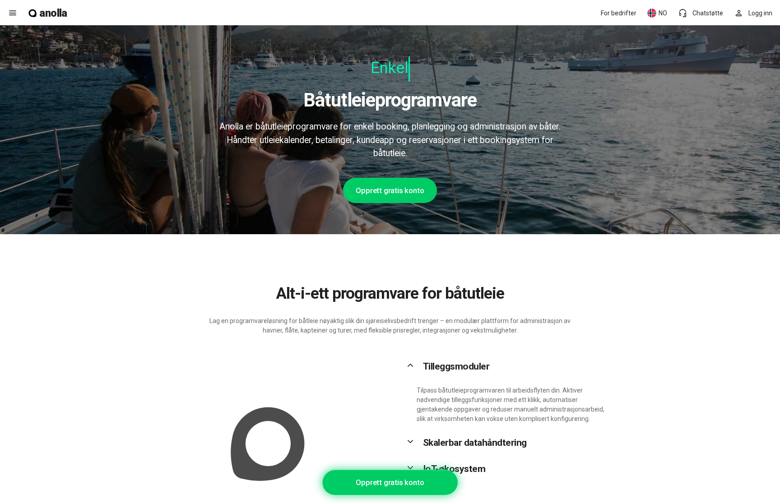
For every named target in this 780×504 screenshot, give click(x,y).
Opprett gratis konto (390, 190)
